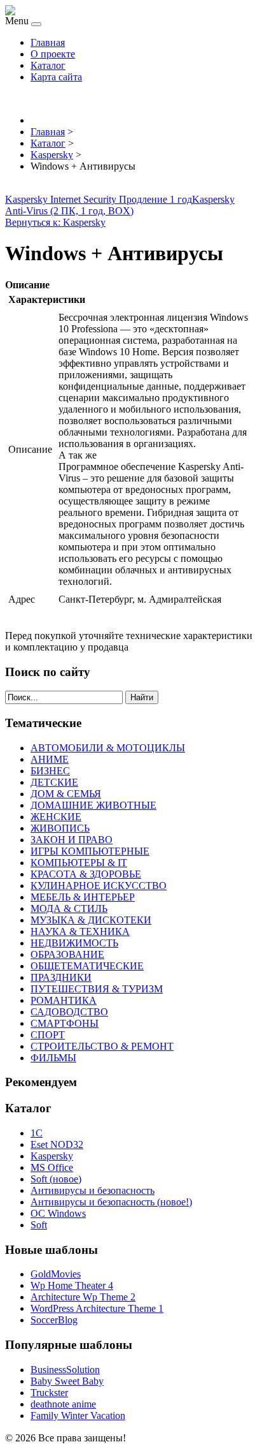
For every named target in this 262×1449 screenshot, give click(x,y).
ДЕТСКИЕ (54, 782)
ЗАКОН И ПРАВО (72, 839)
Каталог (48, 65)
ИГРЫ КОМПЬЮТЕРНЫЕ (90, 851)
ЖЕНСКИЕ (56, 816)
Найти (141, 697)
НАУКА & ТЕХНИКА (80, 931)
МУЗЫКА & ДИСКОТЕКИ (91, 920)
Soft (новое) (56, 1178)
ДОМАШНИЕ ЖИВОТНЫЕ (93, 805)
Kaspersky (52, 1156)
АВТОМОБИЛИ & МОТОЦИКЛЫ (108, 747)
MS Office (52, 1167)
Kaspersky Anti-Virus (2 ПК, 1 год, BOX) (120, 205)
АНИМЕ (50, 759)
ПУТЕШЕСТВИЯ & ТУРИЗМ (97, 988)
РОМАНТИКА (64, 1000)
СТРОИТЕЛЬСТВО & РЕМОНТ (102, 1046)
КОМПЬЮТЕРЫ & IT (79, 862)
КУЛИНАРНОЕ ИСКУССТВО (99, 885)
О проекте (53, 53)
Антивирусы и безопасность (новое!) (111, 1201)
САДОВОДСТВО (69, 1011)
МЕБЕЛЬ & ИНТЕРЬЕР (83, 897)
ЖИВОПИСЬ (60, 828)
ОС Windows (58, 1213)
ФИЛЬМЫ (53, 1057)
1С (37, 1133)
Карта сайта (56, 76)
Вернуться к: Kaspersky (55, 222)
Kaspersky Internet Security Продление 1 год (98, 199)
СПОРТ (48, 1034)
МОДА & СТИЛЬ (69, 908)
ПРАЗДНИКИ (61, 977)
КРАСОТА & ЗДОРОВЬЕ (86, 874)
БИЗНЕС (50, 770)
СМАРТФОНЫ (65, 1023)
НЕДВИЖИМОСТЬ (74, 943)
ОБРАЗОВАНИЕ (67, 954)
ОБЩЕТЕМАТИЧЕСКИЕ (87, 965)
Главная (48, 42)
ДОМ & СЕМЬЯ (66, 793)
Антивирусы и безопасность (93, 1190)
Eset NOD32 (57, 1144)
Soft (39, 1224)
